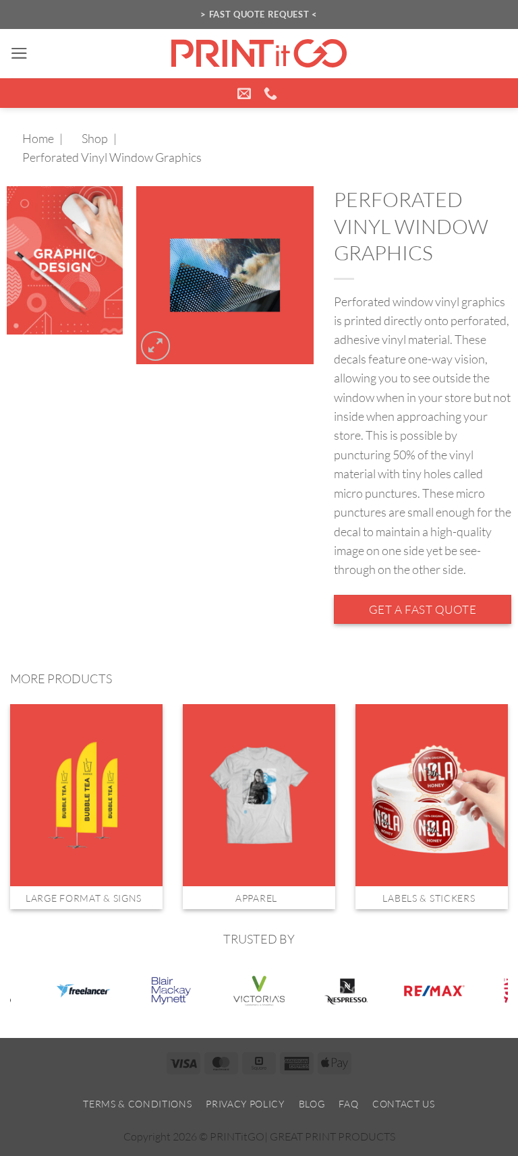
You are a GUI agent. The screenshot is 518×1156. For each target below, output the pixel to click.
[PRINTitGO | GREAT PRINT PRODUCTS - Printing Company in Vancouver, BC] (259, 53)
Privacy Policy (245, 1103)
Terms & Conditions (137, 1103)
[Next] (490, 790)
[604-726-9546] (272, 93)
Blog (312, 1103)
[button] (19, 53)
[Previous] (28, 790)
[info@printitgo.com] (245, 93)
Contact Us (403, 1103)
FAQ (348, 1103)
